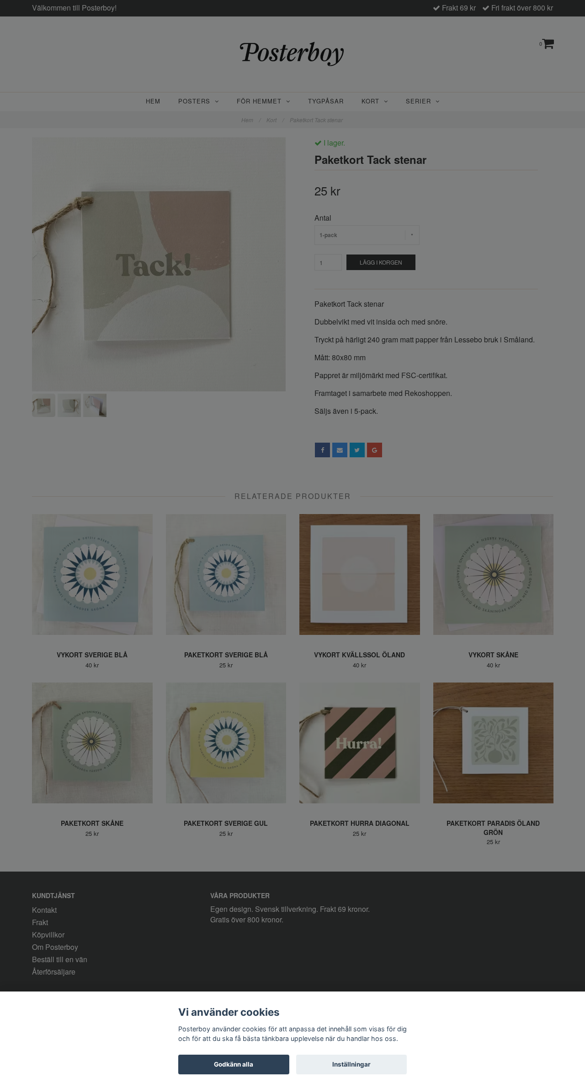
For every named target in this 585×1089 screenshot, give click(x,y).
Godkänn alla (233, 1064)
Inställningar (351, 1064)
